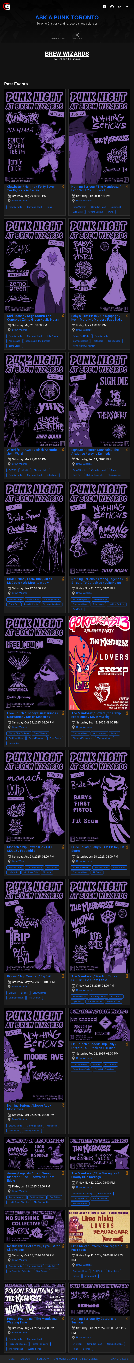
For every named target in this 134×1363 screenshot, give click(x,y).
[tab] (59, 37)
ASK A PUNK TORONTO (67, 17)
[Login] (127, 6)
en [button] (120, 6)
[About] (104, 6)
